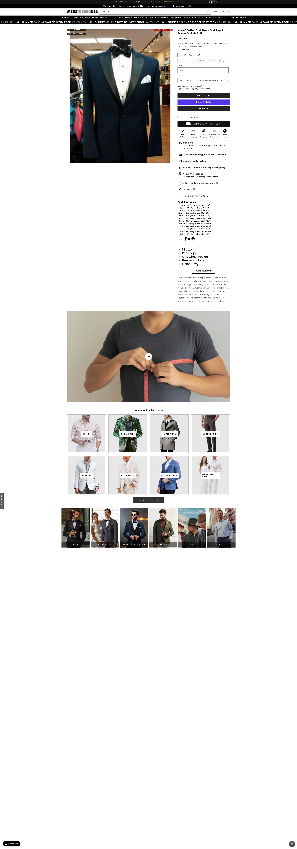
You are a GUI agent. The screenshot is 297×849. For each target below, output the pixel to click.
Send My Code (148, 445)
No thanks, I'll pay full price (148, 451)
